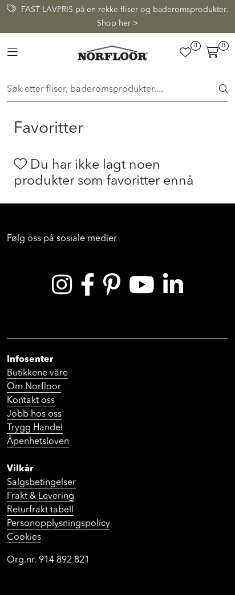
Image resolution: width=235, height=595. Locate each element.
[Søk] (223, 90)
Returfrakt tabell (40, 510)
